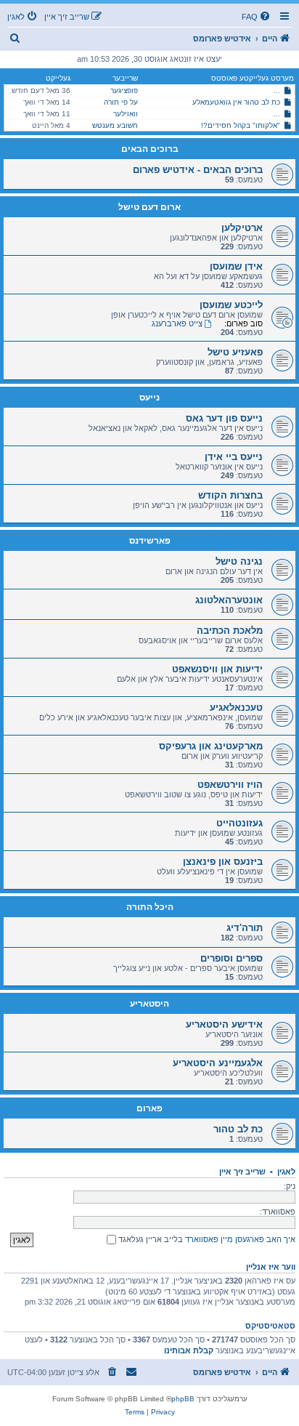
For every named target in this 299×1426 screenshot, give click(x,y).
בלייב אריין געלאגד (149, 1239)
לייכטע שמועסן (231, 304)
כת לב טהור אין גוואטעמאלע (236, 102)
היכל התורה (149, 907)
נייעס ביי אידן (234, 456)
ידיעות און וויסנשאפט (217, 669)
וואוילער (125, 114)
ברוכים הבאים (150, 149)
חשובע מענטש (115, 125)
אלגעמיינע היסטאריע (218, 1063)
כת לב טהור (238, 1129)
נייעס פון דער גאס (224, 418)
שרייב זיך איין (242, 1171)
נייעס (149, 397)
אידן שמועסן (236, 266)
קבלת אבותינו (188, 1350)
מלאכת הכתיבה (230, 630)
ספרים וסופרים (231, 958)
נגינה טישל (239, 561)
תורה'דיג (244, 927)
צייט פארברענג (177, 323)
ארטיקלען (242, 227)
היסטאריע (149, 1004)
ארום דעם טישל (149, 207)
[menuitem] (257, 16)
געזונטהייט (239, 823)
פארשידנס (150, 541)
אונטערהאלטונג (229, 600)
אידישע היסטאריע (224, 1024)
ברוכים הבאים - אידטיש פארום (198, 169)
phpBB (182, 1399)
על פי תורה (121, 102)
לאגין (286, 1171)
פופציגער (124, 90)
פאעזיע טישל (235, 352)
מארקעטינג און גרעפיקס (211, 746)
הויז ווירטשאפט (230, 784)
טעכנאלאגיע (236, 707)
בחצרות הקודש (230, 495)
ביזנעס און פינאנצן (223, 861)
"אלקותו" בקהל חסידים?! (240, 125)
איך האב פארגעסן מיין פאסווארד (240, 1239)
